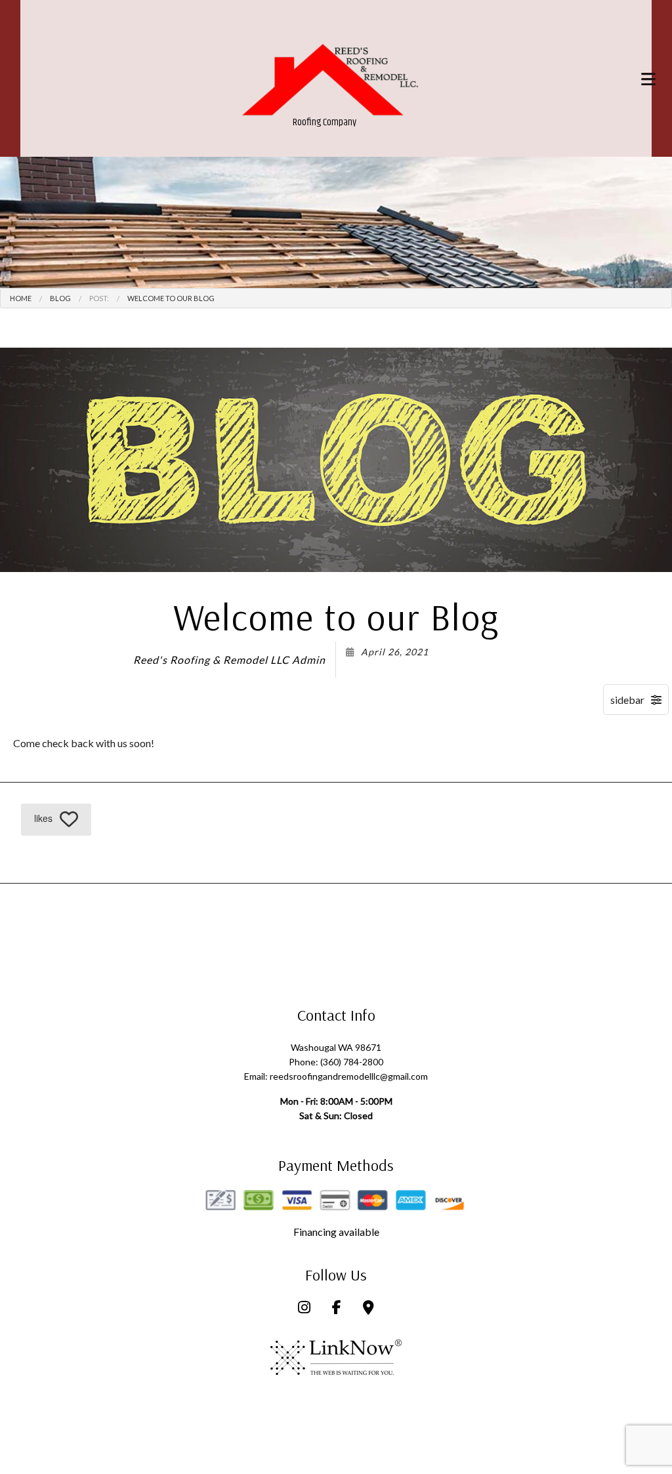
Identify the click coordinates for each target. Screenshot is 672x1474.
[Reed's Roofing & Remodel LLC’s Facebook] (336, 1308)
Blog (60, 298)
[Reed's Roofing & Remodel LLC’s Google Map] (368, 1308)
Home (21, 298)
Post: (99, 298)
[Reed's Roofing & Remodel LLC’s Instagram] (304, 1308)
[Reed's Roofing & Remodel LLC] (331, 81)
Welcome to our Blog (171, 298)
